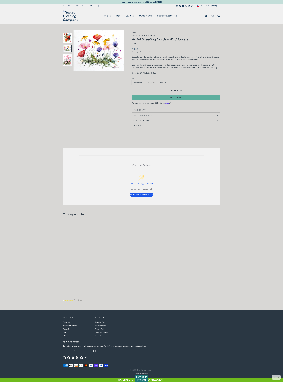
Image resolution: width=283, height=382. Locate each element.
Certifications (142, 120)
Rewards (66, 329)
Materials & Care (143, 115)
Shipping (85, 6)
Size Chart (140, 110)
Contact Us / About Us (71, 6)
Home (134, 32)
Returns (138, 126)
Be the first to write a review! (141, 195)
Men (118, 16)
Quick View (82, 275)
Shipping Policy (100, 322)
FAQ (97, 6)
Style (135, 78)
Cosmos (162, 82)
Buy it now (176, 97)
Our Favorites (145, 16)
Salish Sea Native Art (167, 16)
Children (130, 16)
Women (107, 16)
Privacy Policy (100, 329)
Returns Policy (100, 325)
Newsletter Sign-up (70, 325)
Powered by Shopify (141, 373)
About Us (66, 322)
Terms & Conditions (102, 332)
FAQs (65, 336)
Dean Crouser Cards (143, 35)
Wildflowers (138, 82)
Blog (92, 6)
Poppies (151, 82)
